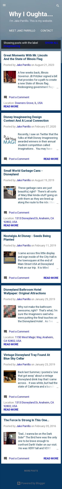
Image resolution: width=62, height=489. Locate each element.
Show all (51, 42)
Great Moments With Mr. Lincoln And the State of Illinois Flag (26, 57)
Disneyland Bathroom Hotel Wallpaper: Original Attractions (25, 291)
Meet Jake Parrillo (22, 30)
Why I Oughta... (31, 14)
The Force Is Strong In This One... (26, 420)
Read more (11, 106)
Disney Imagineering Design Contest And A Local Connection (26, 118)
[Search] (58, 6)
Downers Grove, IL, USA (29, 103)
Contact (47, 30)
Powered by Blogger (33, 483)
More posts (31, 471)
